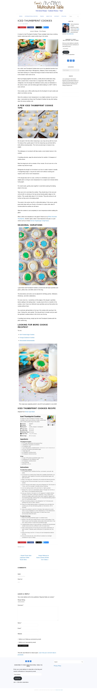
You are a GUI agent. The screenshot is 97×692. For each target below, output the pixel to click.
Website (20, 633)
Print (50, 425)
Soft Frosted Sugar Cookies (27, 334)
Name (20, 623)
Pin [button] (54, 425)
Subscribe (66, 52)
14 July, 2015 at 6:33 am (21, 576)
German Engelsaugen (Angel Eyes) (39, 220)
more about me (70, 33)
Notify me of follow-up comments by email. (30, 639)
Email (19, 628)
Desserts (23, 546)
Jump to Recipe (34, 31)
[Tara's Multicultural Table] (48, 12)
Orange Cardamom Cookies (27, 337)
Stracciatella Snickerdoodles (27, 340)
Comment (21, 605)
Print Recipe (42, 31)
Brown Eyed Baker (30, 411)
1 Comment (26, 23)
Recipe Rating (21, 600)
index (78, 29)
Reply (19, 582)
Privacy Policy (57, 665)
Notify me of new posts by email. (27, 642)
